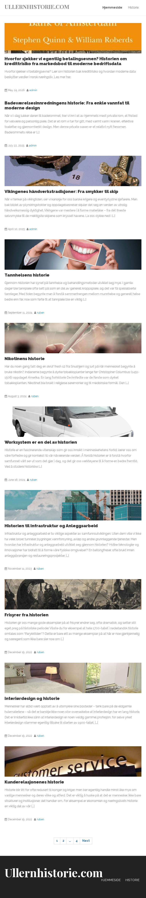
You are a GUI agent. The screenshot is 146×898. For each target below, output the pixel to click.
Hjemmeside (112, 7)
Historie (133, 7)
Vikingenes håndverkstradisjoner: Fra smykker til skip (61, 191)
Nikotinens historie (25, 358)
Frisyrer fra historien (26, 614)
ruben (40, 312)
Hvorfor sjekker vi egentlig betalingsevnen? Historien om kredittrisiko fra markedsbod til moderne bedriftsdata (66, 61)
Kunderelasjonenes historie (34, 781)
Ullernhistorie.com (37, 6)
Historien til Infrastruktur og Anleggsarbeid (51, 525)
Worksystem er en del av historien (41, 442)
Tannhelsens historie (27, 275)
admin (33, 90)
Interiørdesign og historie (32, 698)
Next (86, 841)
